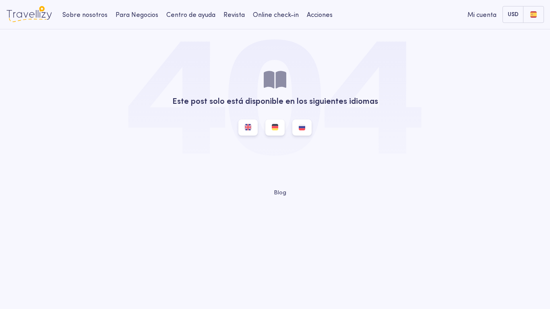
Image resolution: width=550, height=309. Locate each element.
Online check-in (276, 14)
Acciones (320, 14)
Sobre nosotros (85, 14)
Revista (234, 14)
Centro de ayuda (190, 14)
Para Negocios (137, 14)
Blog (279, 192)
